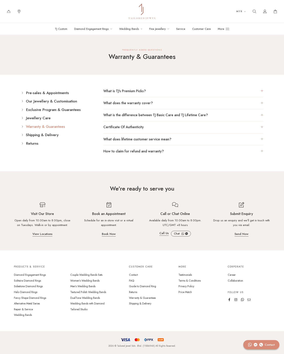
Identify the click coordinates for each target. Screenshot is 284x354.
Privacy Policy (186, 286)
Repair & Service (23, 309)
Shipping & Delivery (42, 135)
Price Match (185, 292)
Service (180, 29)
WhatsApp (182, 233)
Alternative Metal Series (27, 303)
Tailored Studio (79, 309)
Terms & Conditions (190, 281)
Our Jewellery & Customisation (51, 101)
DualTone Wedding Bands (85, 298)
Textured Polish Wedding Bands (88, 292)
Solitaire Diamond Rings (27, 281)
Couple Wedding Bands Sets (86, 275)
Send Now (241, 234)
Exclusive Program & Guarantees (53, 110)
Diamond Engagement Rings (30, 275)
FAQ (131, 281)
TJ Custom (61, 29)
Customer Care (201, 29)
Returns (32, 143)
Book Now (109, 234)
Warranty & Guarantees (45, 127)
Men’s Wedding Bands (82, 286)
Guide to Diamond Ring (142, 286)
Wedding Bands (23, 315)
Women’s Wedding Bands (84, 281)
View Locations (42, 234)
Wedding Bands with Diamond (87, 303)
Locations (19, 11)
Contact (8, 11)
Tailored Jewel (142, 11)
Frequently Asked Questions (142, 49)
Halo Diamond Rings (25, 292)
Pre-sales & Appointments (47, 93)
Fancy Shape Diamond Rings (30, 298)
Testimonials (185, 275)
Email (249, 299)
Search (254, 11)
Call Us (164, 233)
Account (265, 11)
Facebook (186, 233)
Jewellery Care (38, 118)
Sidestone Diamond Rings (28, 286)
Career (232, 275)
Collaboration (235, 281)
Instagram (235, 299)
